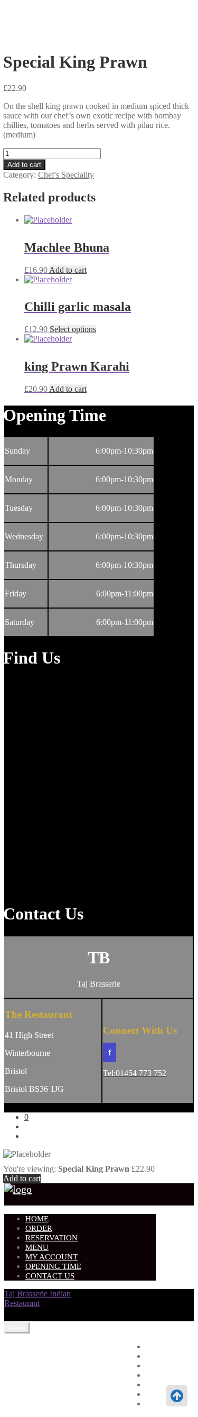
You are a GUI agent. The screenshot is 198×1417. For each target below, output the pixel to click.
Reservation (51, 1238)
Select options (73, 329)
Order (38, 1228)
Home (37, 1218)
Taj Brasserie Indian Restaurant (37, 1298)
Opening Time (53, 1266)
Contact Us (49, 1276)
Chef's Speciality (66, 174)
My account (51, 1257)
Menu (37, 1247)
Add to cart (24, 165)
